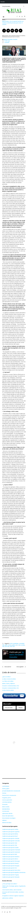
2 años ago (7, 41)
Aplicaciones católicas (7, 898)
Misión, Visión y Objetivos (8, 683)
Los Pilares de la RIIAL (8, 681)
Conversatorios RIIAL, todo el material (11, 889)
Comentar (6, 42)
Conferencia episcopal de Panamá (10, 863)
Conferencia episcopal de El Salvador (11, 849)
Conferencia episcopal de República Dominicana (13, 872)
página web (14, 645)
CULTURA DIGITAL (7, 802)
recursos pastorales (7, 800)
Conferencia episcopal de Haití (9, 854)
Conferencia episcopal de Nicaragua (11, 861)
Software (4, 820)
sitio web (7, 646)
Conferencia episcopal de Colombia (10, 838)
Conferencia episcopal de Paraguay (10, 865)
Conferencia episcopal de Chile (9, 845)
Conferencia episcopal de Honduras (10, 856)
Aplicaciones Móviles (7, 813)
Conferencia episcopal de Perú (9, 868)
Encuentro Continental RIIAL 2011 (10, 688)
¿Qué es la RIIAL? (6, 676)
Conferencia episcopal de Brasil (9, 836)
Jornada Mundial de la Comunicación (11, 791)
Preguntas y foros (6, 797)
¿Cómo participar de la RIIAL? (9, 883)
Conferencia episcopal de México (10, 859)
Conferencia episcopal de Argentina (10, 831)
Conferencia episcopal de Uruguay (10, 874)
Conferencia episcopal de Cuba (9, 843)
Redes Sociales (5, 806)
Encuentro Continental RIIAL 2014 (10, 685)
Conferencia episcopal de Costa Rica (11, 840)
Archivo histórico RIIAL (8, 690)
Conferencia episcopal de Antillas (10, 829)
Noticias (4, 793)
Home (3, 19)
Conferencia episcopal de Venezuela (10, 877)
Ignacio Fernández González (10, 39)
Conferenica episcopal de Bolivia (10, 834)
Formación (4, 804)
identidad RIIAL (6, 809)
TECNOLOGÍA (5, 811)
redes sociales (21, 645)
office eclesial (8, 645)
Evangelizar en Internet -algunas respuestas (13, 895)
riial (3, 646)
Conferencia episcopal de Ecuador (10, 847)
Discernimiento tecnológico (8, 818)
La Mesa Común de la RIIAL (9, 679)
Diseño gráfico (5, 788)
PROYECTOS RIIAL (6, 822)
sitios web (12, 646)
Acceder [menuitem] (3, 1)
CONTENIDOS (5, 786)
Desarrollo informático (7, 816)
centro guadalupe (14, 643)
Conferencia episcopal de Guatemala (11, 852)
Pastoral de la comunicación (9, 795)
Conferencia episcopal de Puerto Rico (11, 870)
